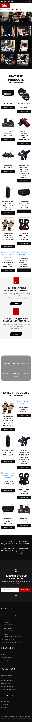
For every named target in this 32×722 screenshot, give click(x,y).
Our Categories (6, 660)
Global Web (16, 720)
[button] (2, 17)
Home (3, 654)
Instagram (6, 704)
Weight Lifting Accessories (9, 689)
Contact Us (4, 663)
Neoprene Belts (6, 684)
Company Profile (6, 657)
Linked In (5, 707)
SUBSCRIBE (24, 590)
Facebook (5, 701)
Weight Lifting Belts (7, 681)
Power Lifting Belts (6, 675)
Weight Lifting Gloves (7, 686)
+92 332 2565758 (7, 1)
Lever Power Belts (6, 678)
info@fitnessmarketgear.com (12, 642)
